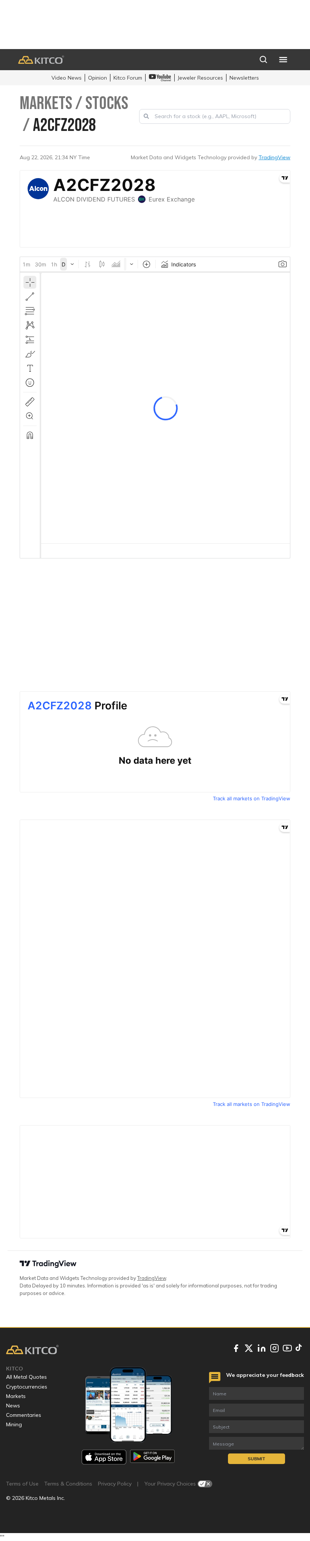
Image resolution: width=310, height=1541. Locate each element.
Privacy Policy (115, 1483)
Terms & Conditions (68, 1483)
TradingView (274, 157)
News (13, 1405)
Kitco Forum (127, 77)
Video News (66, 77)
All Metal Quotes (26, 1376)
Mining (14, 1424)
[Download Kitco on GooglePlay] (152, 1457)
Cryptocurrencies (26, 1386)
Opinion (97, 77)
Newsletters (244, 77)
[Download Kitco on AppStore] (104, 1457)
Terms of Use (22, 1483)
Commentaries (23, 1415)
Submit (256, 1458)
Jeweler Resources (200, 77)
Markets (16, 1396)
